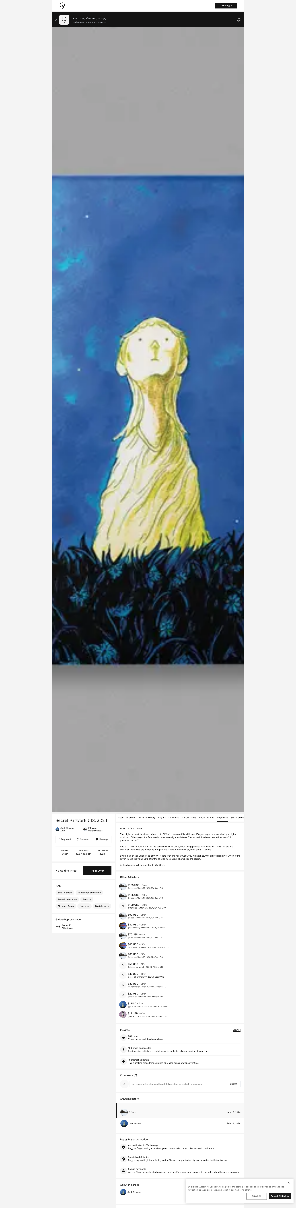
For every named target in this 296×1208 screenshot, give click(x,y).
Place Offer (97, 870)
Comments (173, 817)
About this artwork (127, 817)
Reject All (256, 1196)
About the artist (207, 817)
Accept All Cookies (280, 1196)
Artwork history (189, 817)
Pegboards (222, 817)
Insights (162, 817)
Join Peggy (226, 5)
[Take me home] (62, 5)
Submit (233, 1084)
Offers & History (147, 817)
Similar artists (237, 817)
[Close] (288, 1182)
